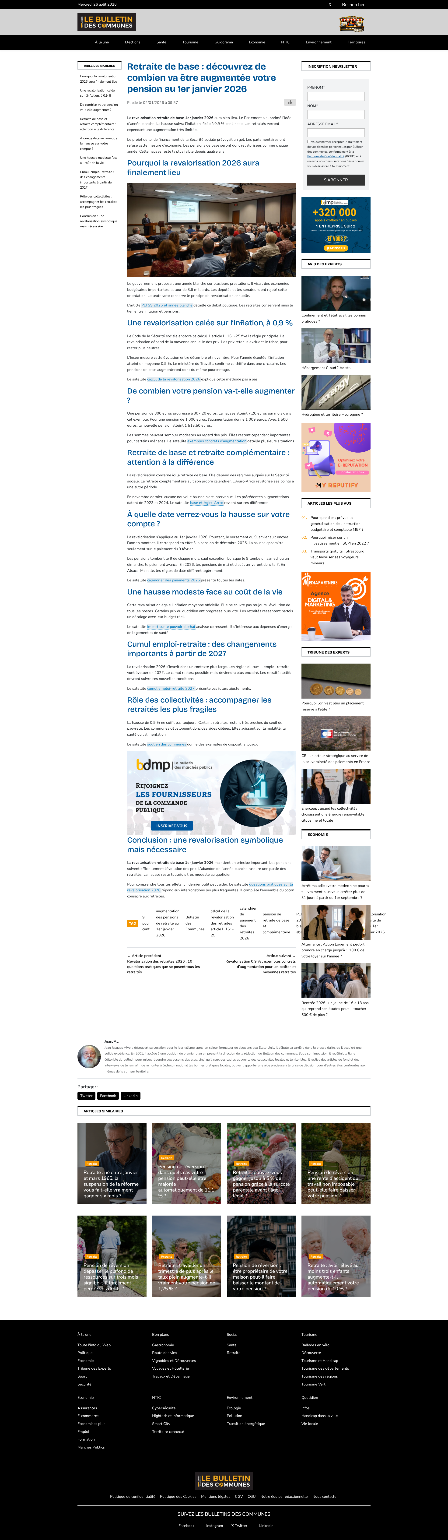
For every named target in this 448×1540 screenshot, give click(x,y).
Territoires (356, 42)
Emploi (83, 1431)
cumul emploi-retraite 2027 (171, 688)
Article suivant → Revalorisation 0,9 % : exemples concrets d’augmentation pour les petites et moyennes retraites (260, 964)
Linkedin (265, 1525)
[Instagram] (323, 4)
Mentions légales (215, 1496)
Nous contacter (325, 1496)
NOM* (312, 106)
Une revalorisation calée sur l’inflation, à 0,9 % (97, 93)
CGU (252, 1496)
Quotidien (309, 1397)
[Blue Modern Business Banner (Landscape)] (211, 793)
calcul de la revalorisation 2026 (174, 379)
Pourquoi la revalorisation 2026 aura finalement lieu (98, 79)
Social (232, 1334)
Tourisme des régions (319, 1376)
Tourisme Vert (313, 1384)
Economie (257, 42)
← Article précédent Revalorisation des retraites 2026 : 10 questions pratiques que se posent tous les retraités (163, 964)
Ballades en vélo (315, 1344)
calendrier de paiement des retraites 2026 (248, 923)
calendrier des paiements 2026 (174, 580)
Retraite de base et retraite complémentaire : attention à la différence (98, 124)
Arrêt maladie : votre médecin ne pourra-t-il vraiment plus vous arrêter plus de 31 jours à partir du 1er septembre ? (335, 891)
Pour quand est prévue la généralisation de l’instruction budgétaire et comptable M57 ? (337, 523)
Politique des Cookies (178, 1496)
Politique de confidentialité (132, 1496)
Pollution (234, 1415)
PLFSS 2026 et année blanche (167, 305)
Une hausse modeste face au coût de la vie (98, 160)
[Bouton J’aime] (290, 102)
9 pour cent (146, 923)
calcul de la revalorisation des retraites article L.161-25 (222, 923)
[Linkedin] (337, 4)
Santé (161, 42)
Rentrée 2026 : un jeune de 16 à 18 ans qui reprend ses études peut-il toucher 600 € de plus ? (335, 1008)
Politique (85, 1352)
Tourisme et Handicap (319, 1360)
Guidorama (223, 42)
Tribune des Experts (94, 1368)
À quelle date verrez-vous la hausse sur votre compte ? (98, 143)
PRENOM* (316, 87)
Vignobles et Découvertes (174, 1360)
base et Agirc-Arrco (207, 502)
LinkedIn (130, 1095)
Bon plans (160, 1334)
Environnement (319, 42)
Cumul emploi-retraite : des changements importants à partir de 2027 (97, 180)
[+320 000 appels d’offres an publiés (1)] (336, 224)
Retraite (234, 1352)
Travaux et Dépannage (171, 1376)
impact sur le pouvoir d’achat (171, 626)
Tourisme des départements (325, 1368)
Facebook (108, 1095)
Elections (132, 42)
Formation (86, 1439)
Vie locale (309, 1423)
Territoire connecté (168, 1431)
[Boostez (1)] (336, 606)
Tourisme (190, 42)
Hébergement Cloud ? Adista (325, 367)
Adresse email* (322, 124)
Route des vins (164, 1352)
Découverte (311, 1352)
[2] (336, 457)
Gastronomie (163, 1344)
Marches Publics (91, 1447)
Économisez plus (91, 1423)
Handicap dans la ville (319, 1415)
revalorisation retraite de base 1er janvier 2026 (374, 923)
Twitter (86, 1095)
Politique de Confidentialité (325, 156)
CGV (239, 1496)
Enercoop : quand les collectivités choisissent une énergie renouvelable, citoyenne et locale (333, 814)
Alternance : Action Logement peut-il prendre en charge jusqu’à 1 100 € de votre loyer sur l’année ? (332, 950)
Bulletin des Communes (195, 923)
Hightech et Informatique (173, 1415)
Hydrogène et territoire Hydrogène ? (332, 414)
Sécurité (84, 1384)
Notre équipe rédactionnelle (284, 1496)
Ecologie (234, 1407)
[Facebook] (316, 4)
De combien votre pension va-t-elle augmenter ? (99, 107)
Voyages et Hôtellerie (170, 1368)
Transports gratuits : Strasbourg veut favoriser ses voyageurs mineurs (337, 557)
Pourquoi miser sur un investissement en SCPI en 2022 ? (340, 540)
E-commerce (88, 1415)
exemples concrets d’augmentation (217, 441)
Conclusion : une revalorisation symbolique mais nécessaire (98, 221)
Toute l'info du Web (94, 1344)
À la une (102, 42)
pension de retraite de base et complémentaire (276, 923)
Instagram (214, 1525)
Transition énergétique (246, 1423)
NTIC (285, 42)
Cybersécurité (164, 1407)
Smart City (161, 1423)
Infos (305, 1407)
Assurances (87, 1407)
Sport (82, 1376)
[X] (330, 4)
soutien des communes (167, 744)
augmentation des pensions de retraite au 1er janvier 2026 (167, 923)
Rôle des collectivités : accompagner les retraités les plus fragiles (98, 201)
